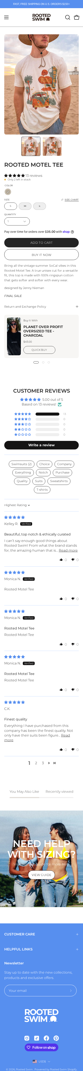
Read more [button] (68, 550)
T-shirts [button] (42, 490)
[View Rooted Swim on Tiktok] (36, 1038)
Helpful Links (18, 949)
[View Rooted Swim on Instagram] (27, 1038)
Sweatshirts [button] (59, 481)
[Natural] (8, 192)
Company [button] (64, 464)
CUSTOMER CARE (19, 934)
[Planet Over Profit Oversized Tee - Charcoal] (14, 336)
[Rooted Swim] (41, 17)
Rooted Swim (24, 1069)
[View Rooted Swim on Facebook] (46, 1038)
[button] (67, 17)
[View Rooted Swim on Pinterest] (56, 1038)
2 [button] (36, 763)
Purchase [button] (62, 472)
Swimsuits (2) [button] (21, 464)
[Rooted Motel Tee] (30, 146)
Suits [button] (39, 481)
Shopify (72, 1069)
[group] (41, 4)
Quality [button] (22, 481)
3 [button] (43, 763)
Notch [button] (43, 472)
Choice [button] (44, 464)
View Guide (42, 875)
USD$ (42, 1061)
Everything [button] (23, 472)
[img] (14, 517)
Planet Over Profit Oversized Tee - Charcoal (43, 331)
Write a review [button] (41, 445)
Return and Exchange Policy (25, 307)
